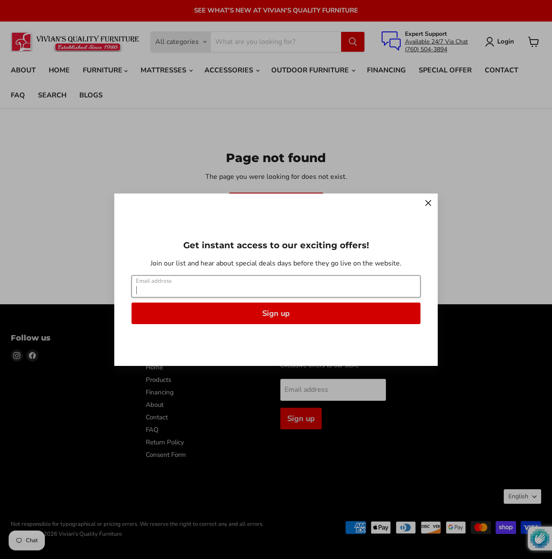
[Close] (428, 203)
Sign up (276, 313)
